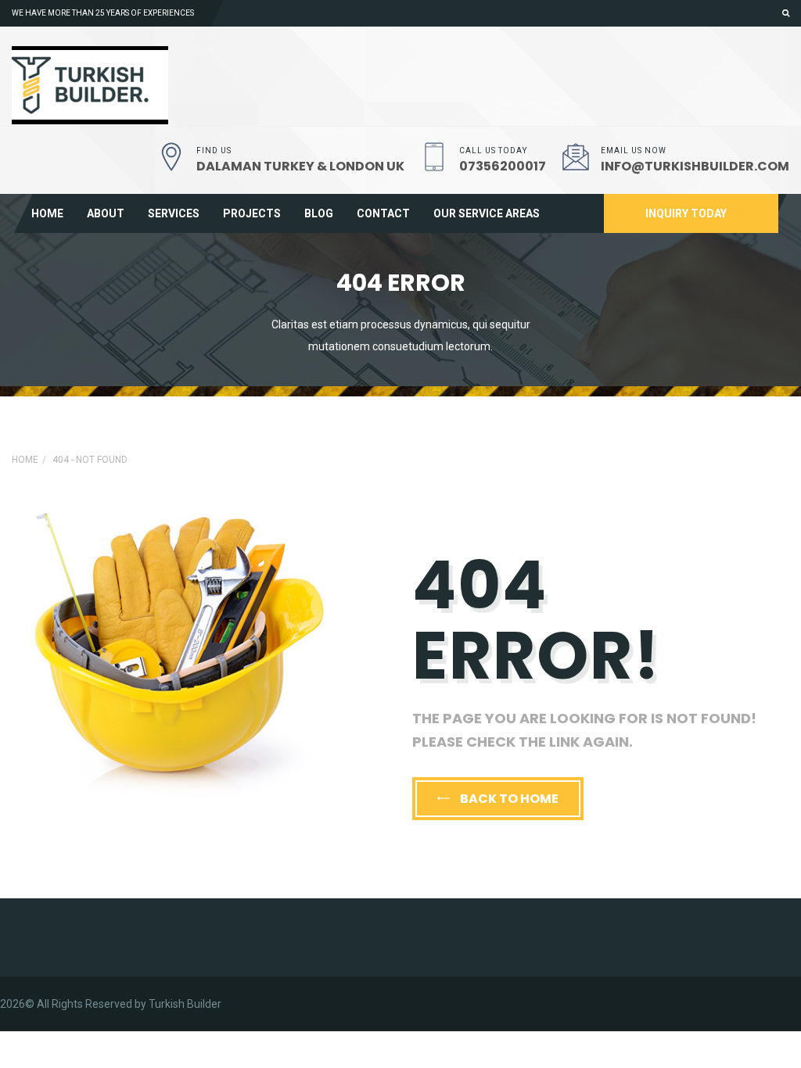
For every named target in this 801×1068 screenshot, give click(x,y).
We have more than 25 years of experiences (103, 13)
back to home (508, 799)
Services (173, 213)
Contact (383, 213)
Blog (318, 213)
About (105, 213)
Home (47, 213)
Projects (252, 213)
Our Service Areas (486, 213)
